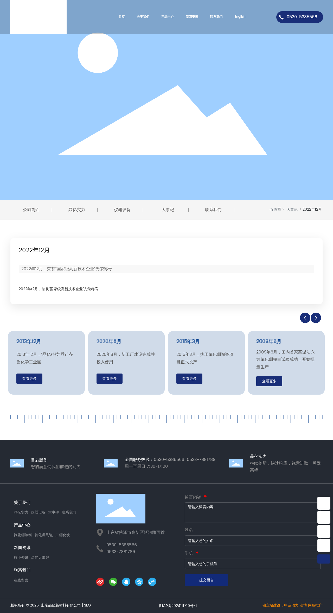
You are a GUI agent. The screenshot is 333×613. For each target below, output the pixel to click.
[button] (305, 318)
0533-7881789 (120, 551)
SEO (87, 605)
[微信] (114, 583)
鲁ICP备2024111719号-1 (177, 606)
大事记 (292, 210)
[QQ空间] (140, 583)
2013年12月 (28, 342)
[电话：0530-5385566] (323, 503)
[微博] (101, 583)
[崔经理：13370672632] (323, 531)
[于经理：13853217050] (323, 545)
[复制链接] (153, 583)
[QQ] (127, 583)
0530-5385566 (302, 17)
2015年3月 (188, 342)
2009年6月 (268, 342)
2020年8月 (109, 342)
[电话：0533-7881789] (323, 517)
